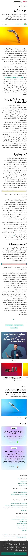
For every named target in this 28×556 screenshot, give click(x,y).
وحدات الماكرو (22, 6)
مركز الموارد (12, 540)
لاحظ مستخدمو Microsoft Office (14, 77)
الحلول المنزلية (23, 475)
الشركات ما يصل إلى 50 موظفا (20, 488)
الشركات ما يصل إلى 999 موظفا (20, 500)
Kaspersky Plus (23, 481)
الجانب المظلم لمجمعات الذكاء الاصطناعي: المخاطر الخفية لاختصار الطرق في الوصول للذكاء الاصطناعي (13, 379)
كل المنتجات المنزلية (23, 485)
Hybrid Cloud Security (22, 523)
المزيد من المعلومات (18, 550)
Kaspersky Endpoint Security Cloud (19, 494)
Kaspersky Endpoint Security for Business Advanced (15, 507)
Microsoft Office (18, 325)
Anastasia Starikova (19, 24)
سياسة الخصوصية (5, 534)
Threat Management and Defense (19, 519)
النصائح (13, 428)
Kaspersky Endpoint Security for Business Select (16, 505)
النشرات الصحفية (6, 540)
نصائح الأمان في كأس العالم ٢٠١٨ (14, 433)
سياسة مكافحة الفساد (22, 535)
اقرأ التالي (23, 386)
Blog (15, 540)
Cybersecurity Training (22, 525)
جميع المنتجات (24, 496)
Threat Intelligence (22, 528)
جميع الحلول (24, 530)
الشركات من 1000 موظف (21, 513)
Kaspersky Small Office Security (20, 492)
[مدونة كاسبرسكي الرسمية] (20, 2)
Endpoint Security (23, 521)
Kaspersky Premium (22, 483)
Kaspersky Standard (22, 478)
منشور (15, 235)
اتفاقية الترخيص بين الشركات (21, 537)
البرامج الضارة (9, 325)
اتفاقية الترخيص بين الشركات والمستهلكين (11, 535)
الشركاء (18, 540)
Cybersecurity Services (22, 516)
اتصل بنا (25, 540)
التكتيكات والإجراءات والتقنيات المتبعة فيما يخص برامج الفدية (16, 391)
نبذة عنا (22, 540)
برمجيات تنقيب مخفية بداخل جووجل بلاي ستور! (14, 452)
